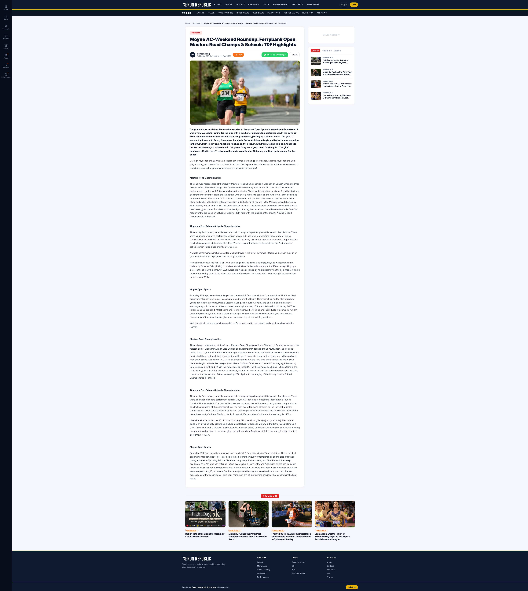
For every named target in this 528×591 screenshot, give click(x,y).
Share (294, 55)
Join (354, 5)
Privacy (330, 577)
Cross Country (263, 569)
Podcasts (297, 4)
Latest (218, 4)
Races (229, 4)
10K (293, 569)
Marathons (273, 13)
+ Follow (238, 55)
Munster (197, 23)
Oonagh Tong (203, 54)
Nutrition (308, 13)
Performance (291, 13)
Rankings (253, 4)
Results (240, 4)
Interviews (313, 4)
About (329, 562)
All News (322, 13)
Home (187, 23)
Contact (330, 566)
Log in (344, 5)
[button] (270, 587)
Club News (258, 13)
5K (293, 566)
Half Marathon (298, 573)
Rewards (331, 569)
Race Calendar (298, 562)
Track (266, 4)
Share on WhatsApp (276, 55)
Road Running (280, 4)
